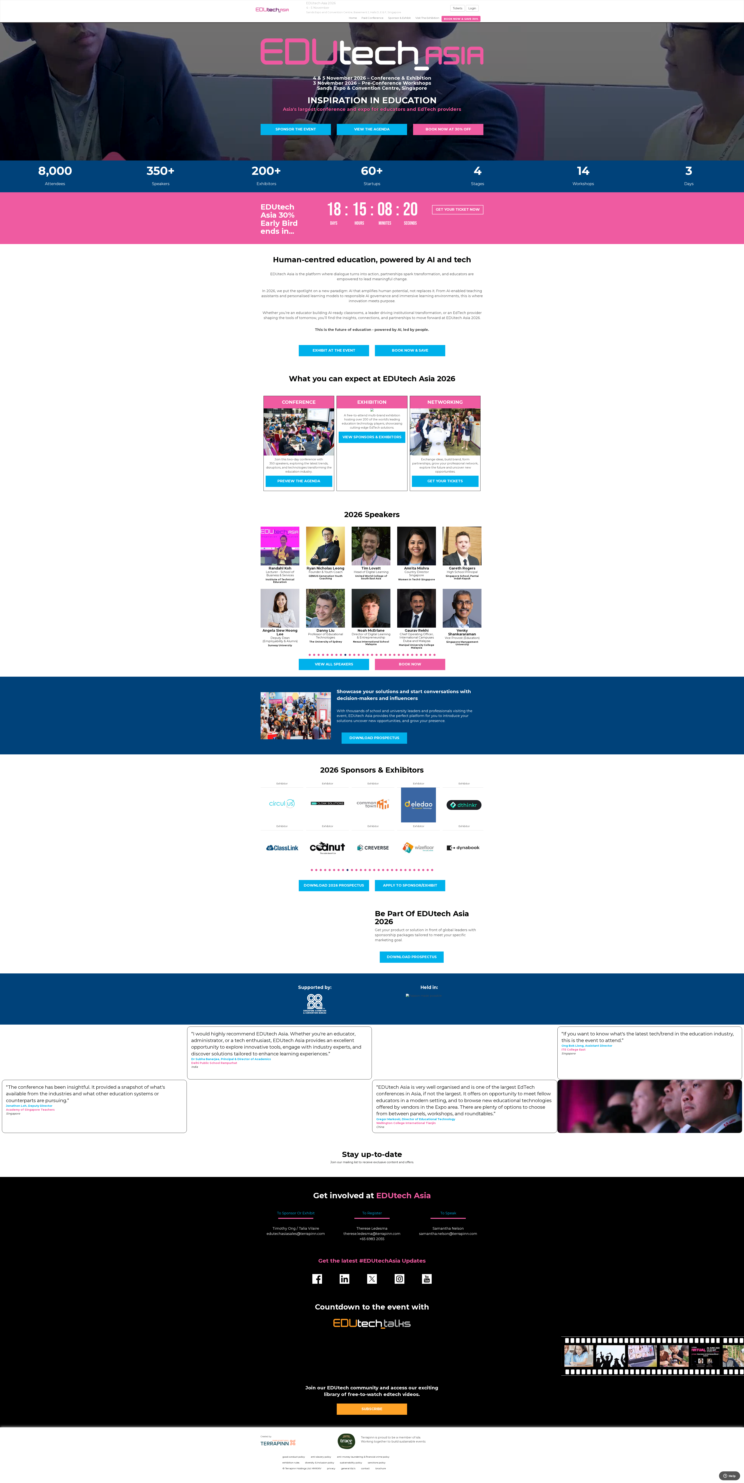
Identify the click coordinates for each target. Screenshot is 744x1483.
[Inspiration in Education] (272, 10)
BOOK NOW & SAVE (410, 350)
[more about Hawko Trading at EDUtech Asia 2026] (281, 847)
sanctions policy (377, 1462)
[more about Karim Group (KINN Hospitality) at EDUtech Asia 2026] (418, 847)
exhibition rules (290, 1462)
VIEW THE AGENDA (372, 129)
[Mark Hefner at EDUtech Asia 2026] (416, 608)
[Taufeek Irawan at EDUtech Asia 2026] (462, 608)
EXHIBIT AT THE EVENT (334, 350)
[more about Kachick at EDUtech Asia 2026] (373, 847)
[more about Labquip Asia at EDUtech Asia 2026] (464, 805)
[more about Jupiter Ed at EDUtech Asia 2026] (373, 805)
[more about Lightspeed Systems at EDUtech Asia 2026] (464, 847)
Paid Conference (372, 17)
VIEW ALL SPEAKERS (334, 664)
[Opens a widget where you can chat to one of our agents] (729, 1476)
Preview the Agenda (298, 481)
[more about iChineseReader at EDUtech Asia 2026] (327, 805)
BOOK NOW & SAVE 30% (461, 18)
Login (472, 8)
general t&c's (348, 1468)
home (353, 17)
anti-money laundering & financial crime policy (363, 1456)
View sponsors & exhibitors (372, 437)
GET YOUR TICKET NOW (458, 209)
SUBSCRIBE (372, 1409)
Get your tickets (445, 481)
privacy (331, 1468)
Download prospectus (374, 738)
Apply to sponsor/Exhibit (410, 885)
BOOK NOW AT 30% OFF (448, 129)
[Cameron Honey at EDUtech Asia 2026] (462, 546)
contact (365, 1468)
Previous (260, 835)
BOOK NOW (410, 664)
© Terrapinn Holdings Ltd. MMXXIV (301, 1468)
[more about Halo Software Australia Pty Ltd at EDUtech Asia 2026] (281, 805)
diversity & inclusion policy (319, 1462)
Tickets (457, 8)
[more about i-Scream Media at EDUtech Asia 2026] (327, 847)
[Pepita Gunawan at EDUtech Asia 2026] (371, 608)
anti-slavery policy (321, 1456)
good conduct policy (293, 1456)
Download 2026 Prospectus (334, 885)
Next (484, 835)
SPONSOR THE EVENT (296, 129)
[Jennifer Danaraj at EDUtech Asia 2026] (280, 608)
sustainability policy (351, 1462)
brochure (380, 1468)
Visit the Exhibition (427, 17)
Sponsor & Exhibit (399, 17)
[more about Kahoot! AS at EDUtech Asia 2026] (418, 805)
